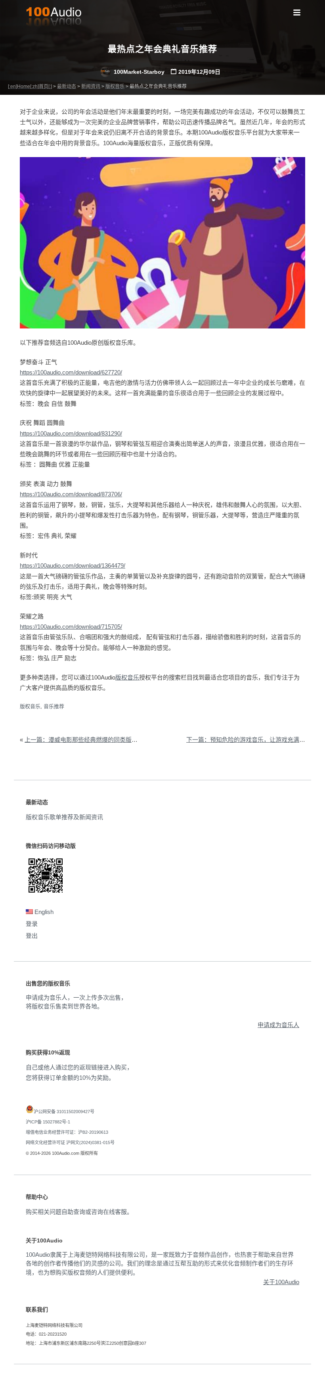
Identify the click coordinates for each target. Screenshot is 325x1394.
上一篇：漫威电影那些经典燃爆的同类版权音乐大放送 (96, 739)
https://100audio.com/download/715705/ (71, 626)
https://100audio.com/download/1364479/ (72, 565)
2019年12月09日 (199, 72)
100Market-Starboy (138, 72)
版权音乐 (127, 677)
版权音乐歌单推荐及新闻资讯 (64, 817)
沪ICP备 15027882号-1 (48, 1121)
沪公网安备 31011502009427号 (64, 1111)
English (43, 911)
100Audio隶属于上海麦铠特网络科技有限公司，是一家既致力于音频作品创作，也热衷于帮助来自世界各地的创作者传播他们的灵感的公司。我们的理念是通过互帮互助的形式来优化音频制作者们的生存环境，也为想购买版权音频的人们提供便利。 (160, 1263)
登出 (32, 935)
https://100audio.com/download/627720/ (71, 372)
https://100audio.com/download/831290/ (71, 433)
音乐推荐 (54, 706)
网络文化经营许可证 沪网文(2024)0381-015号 (70, 1142)
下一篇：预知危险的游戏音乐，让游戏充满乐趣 (248, 739)
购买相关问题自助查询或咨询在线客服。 (79, 1211)
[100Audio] (53, 18)
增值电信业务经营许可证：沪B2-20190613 (67, 1132)
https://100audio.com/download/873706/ (71, 494)
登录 (32, 923)
